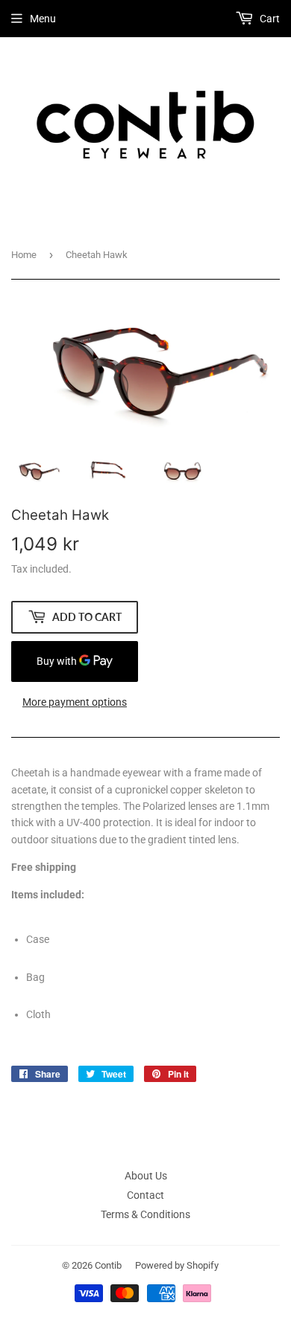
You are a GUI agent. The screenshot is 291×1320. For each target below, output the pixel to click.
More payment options (74, 702)
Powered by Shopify (177, 1265)
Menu (43, 19)
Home (24, 254)
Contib (108, 1265)
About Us (146, 1176)
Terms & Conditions (145, 1214)
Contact (145, 1195)
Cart (268, 19)
